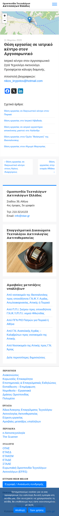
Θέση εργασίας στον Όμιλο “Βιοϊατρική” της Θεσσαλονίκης (26, 138)
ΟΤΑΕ (6, 448)
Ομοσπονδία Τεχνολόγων (16, 4)
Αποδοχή (20, 510)
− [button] (5, 21)
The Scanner (10, 436)
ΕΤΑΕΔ (7, 452)
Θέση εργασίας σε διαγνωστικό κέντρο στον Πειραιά (26, 113)
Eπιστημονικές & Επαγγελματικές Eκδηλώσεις (29, 382)
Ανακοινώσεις (11, 375)
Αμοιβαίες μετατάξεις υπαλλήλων (22, 421)
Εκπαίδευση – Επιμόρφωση (19, 386)
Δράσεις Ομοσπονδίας (16, 394)
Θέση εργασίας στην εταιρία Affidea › (47, 166)
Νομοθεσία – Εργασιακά (17, 390)
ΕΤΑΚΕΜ (8, 456)
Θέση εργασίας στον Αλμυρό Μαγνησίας (24, 146)
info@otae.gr (22, 215)
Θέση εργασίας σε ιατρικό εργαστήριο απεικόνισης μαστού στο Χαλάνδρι (23, 129)
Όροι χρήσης (37, 510)
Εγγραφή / (24, 484)
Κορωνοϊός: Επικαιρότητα (18, 379)
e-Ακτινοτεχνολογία (14, 433)
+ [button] (5, 16)
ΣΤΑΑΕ (7, 464)
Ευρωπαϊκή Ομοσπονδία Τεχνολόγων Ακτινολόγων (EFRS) (24, 469)
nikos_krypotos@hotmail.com (23, 81)
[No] (55, 501)
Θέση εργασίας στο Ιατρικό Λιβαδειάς (23, 120)
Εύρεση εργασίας (13, 417)
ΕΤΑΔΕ (7, 460)
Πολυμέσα (9, 398)
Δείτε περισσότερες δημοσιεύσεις (26, 357)
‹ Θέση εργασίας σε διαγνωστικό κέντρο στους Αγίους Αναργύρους (14, 166)
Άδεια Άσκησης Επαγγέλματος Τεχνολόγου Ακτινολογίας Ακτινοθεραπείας (27, 411)
